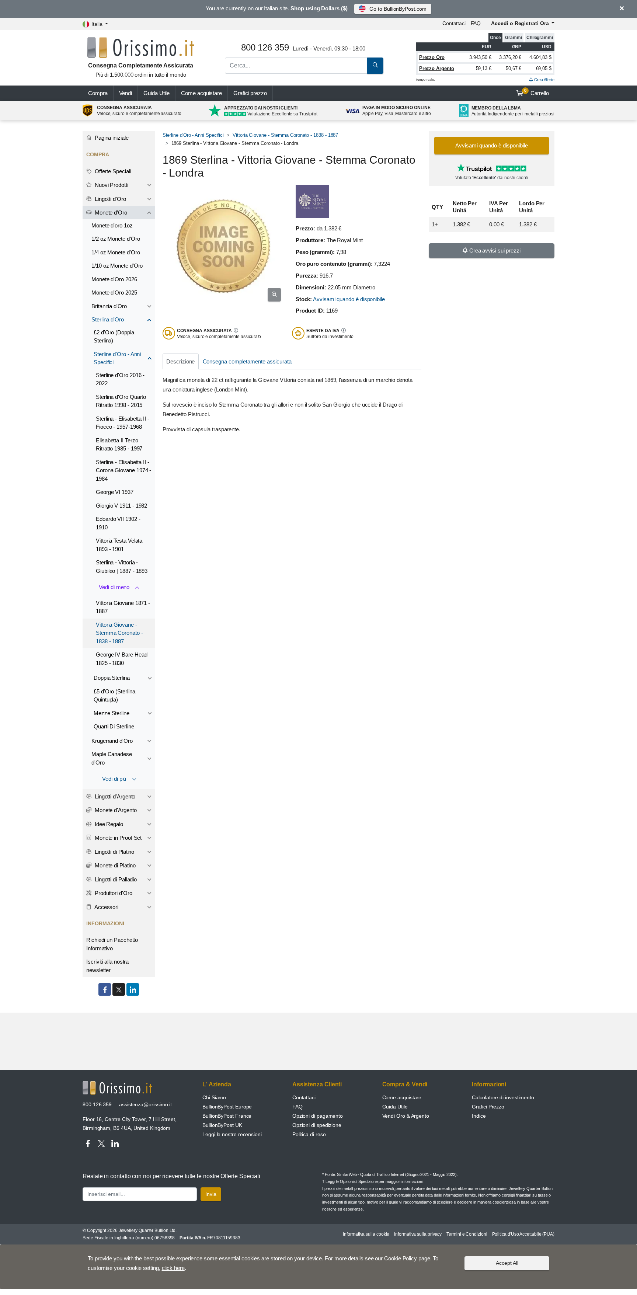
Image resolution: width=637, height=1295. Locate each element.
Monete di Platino (114, 865)
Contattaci (454, 23)
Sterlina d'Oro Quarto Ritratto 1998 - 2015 (121, 401)
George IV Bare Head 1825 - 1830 (121, 658)
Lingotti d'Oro (109, 199)
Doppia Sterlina (112, 678)
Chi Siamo (214, 1097)
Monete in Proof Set (117, 838)
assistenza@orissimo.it (145, 1104)
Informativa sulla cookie (366, 1234)
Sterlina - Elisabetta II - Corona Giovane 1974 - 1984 (123, 470)
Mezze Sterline (111, 713)
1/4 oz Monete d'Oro (115, 252)
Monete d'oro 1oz (112, 225)
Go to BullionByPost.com (397, 9)
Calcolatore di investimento (503, 1097)
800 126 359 (97, 1104)
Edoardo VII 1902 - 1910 (118, 523)
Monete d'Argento (115, 810)
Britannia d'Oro (109, 306)
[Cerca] (375, 66)
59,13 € (483, 68)
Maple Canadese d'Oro (111, 758)
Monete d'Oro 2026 (114, 279)
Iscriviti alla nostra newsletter (107, 965)
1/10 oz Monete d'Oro (117, 265)
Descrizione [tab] (180, 361)
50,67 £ (513, 68)
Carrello (536, 92)
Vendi (125, 93)
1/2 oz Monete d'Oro (115, 239)
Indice (479, 1116)
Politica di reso (309, 1134)
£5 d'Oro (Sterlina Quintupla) (114, 695)
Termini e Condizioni (466, 1234)
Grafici (250, 93)
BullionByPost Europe (227, 1107)
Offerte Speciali (112, 171)
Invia (210, 1194)
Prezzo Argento (436, 68)
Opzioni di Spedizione (358, 1181)
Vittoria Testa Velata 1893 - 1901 (119, 544)
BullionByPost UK (222, 1125)
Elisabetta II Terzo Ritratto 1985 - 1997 (119, 444)
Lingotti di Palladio (115, 879)
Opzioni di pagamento (317, 1116)
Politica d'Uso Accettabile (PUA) (523, 1234)
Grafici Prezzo (488, 1107)
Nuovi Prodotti (110, 185)
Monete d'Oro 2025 (114, 292)
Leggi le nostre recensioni (232, 1134)
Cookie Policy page (407, 1258)
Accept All (507, 1263)
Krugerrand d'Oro (112, 741)
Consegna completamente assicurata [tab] (247, 361)
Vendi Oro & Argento (405, 1116)
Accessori (105, 907)
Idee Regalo (108, 824)
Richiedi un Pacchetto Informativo (112, 944)
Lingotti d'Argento (114, 796)
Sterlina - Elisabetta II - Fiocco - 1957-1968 (122, 422)
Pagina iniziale (111, 138)
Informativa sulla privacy (418, 1234)
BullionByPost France (226, 1116)
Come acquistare (201, 93)
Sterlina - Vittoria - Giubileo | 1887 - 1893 (121, 566)
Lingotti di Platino (113, 852)
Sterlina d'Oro (107, 319)
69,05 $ (543, 68)
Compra (98, 93)
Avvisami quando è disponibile (349, 299)
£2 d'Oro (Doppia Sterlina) (114, 336)
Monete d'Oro (110, 212)
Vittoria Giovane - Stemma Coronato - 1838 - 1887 (285, 135)
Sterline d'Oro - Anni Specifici (193, 135)
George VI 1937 (114, 492)
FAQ (476, 23)
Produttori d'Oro (112, 893)
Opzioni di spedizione (316, 1125)
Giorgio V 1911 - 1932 (121, 505)
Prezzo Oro (432, 57)
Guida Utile (156, 93)
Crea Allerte (543, 79)
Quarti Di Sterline (114, 726)
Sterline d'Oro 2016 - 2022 (120, 379)
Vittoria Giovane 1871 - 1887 (123, 607)
